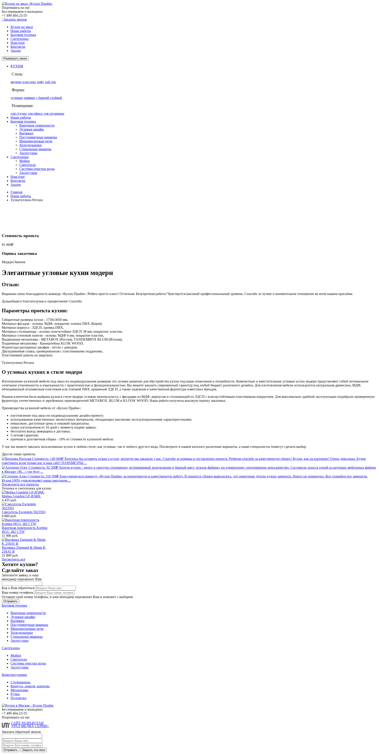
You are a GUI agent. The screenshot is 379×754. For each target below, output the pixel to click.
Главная (16, 192)
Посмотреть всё (13, 559)
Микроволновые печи (35, 141)
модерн (16, 82)
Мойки (24, 161)
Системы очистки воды (37, 169)
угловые (17, 98)
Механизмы (19, 690)
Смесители (27, 165)
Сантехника (20, 39)
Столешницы (20, 682)
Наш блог (18, 43)
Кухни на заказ (22, 27)
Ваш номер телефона (17, 592)
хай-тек (50, 82)
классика (29, 82)
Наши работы (21, 31)
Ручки (15, 694)
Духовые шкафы (31, 129)
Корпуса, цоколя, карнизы (30, 686)
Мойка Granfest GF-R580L (21, 496)
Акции (16, 50)
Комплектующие (14, 675)
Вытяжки (26, 133)
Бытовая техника (23, 35)
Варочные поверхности (37, 125)
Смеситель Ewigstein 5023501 (24, 512)
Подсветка (18, 698)
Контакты (18, 46)
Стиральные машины (35, 149)
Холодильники (30, 145)
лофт (40, 82)
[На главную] (27, 3)
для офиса (35, 113)
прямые (29, 98)
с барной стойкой (49, 98)
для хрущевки (53, 113)
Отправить (11, 601)
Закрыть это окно (33, 750)
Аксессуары (28, 153)
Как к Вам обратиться (18, 588)
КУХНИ (17, 66)
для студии (19, 113)
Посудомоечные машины (38, 137)
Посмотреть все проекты (20, 484)
